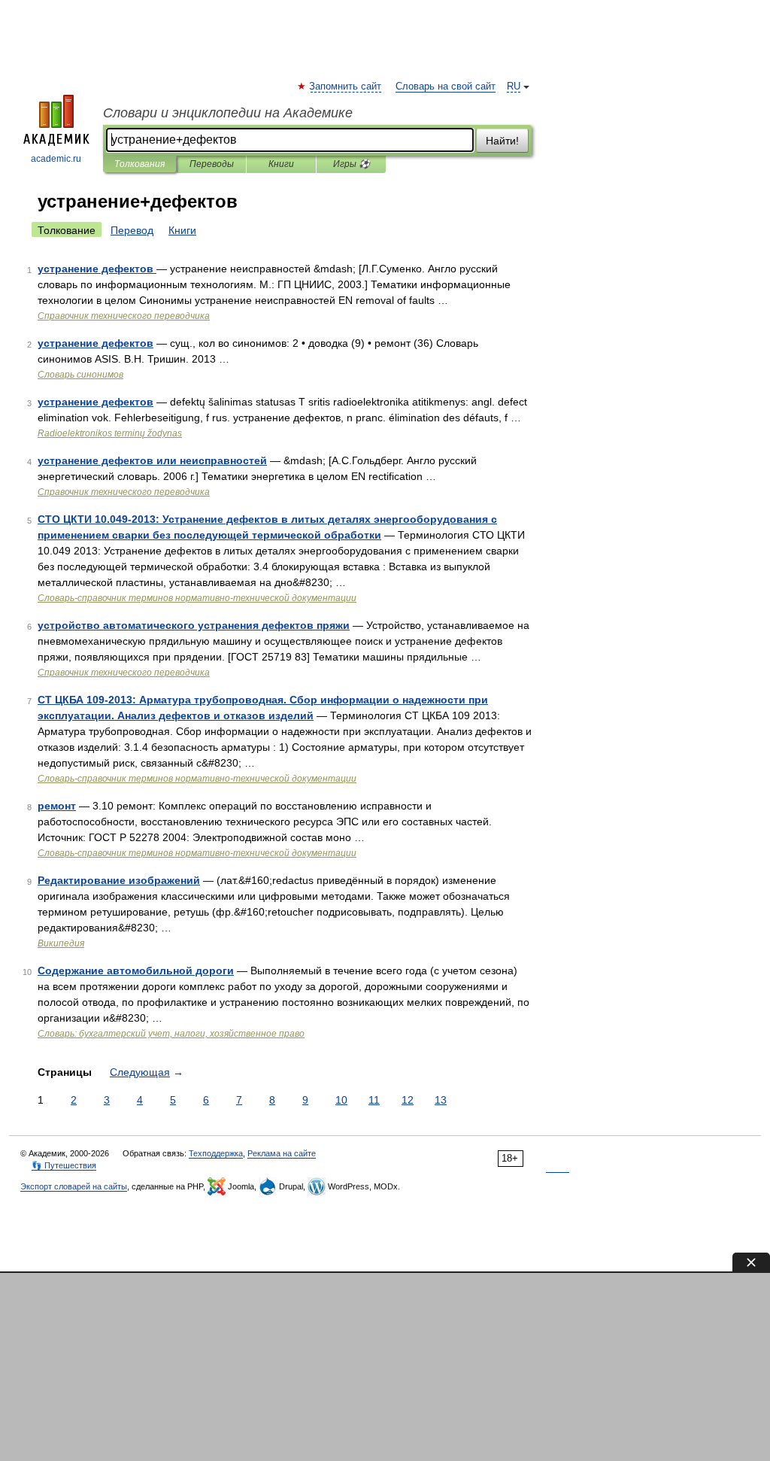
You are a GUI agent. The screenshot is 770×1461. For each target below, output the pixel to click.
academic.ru (56, 158)
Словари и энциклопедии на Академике (228, 112)
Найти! (502, 141)
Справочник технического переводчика (124, 316)
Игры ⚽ (351, 164)
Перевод (132, 230)
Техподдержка (216, 1153)
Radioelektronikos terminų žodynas (110, 433)
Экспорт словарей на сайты (73, 1186)
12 (408, 1100)
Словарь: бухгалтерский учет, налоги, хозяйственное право (171, 1033)
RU (513, 86)
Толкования (139, 164)
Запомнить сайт (346, 86)
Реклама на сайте (281, 1153)
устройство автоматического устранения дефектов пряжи (194, 625)
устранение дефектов (97, 269)
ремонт (57, 806)
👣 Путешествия (64, 1165)
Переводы (211, 164)
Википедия (61, 943)
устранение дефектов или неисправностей (152, 460)
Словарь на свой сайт (446, 86)
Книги (281, 164)
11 (374, 1100)
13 (441, 1100)
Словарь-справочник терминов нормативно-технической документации (197, 598)
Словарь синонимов (80, 374)
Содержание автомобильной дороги (136, 970)
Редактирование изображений (119, 880)
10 (341, 1100)
